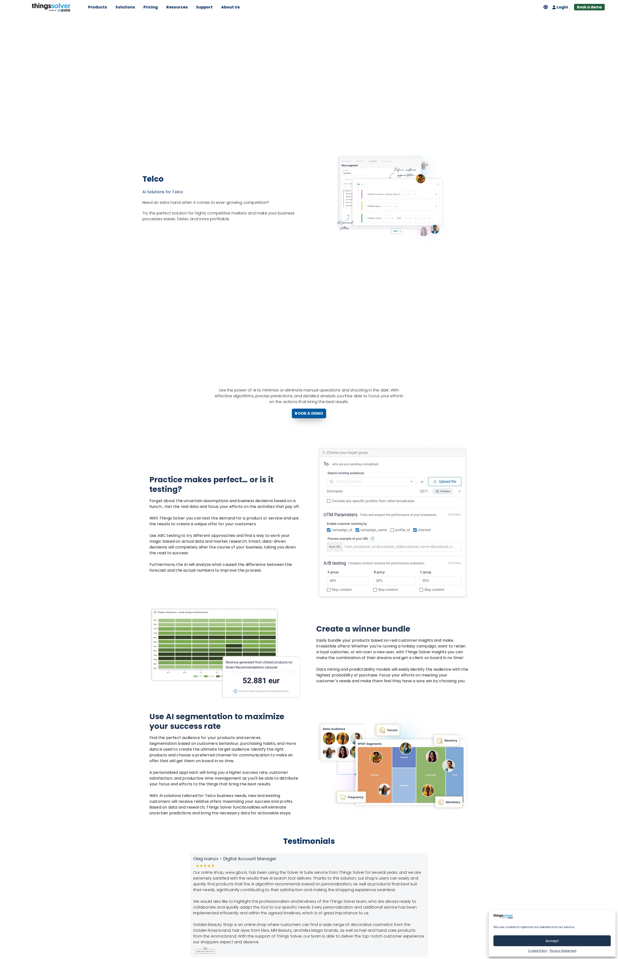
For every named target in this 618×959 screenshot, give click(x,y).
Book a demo (589, 7)
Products (97, 7)
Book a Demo (309, 413)
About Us (230, 7)
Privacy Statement (563, 951)
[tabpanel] (309, 905)
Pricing (150, 7)
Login (562, 7)
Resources (177, 7)
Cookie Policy (537, 951)
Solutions (125, 7)
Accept (552, 940)
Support (204, 7)
